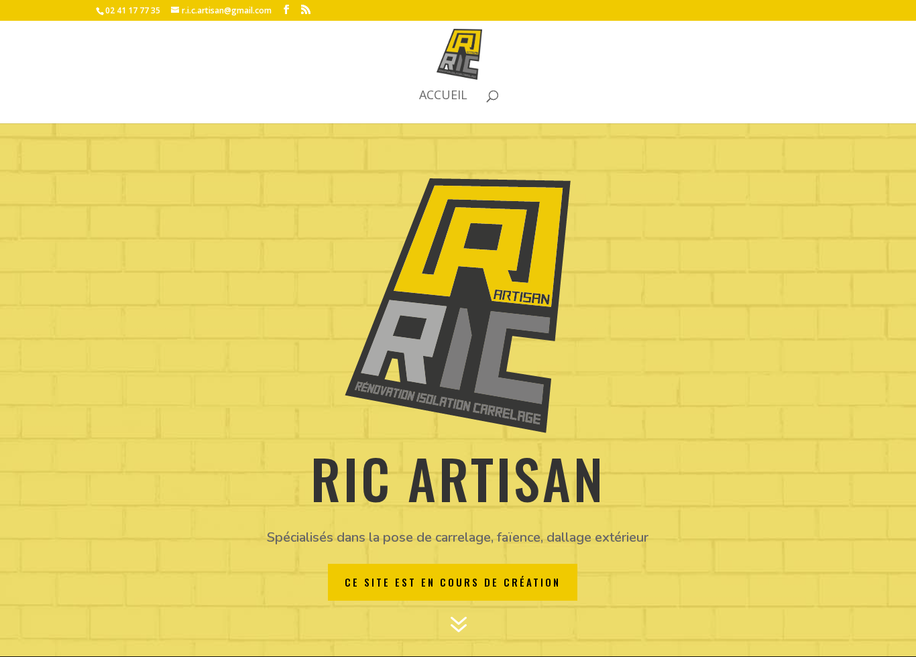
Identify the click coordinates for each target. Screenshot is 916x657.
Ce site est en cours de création (453, 582)
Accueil (443, 96)
